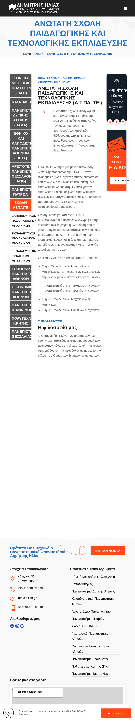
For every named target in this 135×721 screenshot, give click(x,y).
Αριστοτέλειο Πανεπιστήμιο (91, 611)
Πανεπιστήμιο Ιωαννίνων (90, 659)
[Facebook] (12, 626)
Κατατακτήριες (82, 584)
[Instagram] (17, 626)
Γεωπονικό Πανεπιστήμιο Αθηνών (90, 636)
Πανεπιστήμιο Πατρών (88, 619)
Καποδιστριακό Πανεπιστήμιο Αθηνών (93, 601)
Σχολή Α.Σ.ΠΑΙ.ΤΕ (85, 626)
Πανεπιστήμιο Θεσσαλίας (90, 673)
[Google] (22, 626)
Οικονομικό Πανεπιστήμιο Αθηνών (90, 649)
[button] (116, 713)
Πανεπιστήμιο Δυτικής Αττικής (93, 591)
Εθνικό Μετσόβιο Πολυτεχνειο (93, 577)
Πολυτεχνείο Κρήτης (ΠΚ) (90, 666)
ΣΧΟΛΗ (27, 53)
